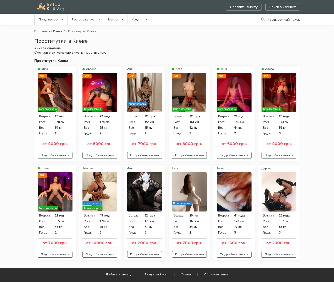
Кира (44, 69)
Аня (129, 69)
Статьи (186, 274)
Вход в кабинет (156, 274)
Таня (223, 69)
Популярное (48, 19)
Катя (178, 69)
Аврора (90, 69)
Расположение (83, 19)
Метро (113, 19)
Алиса (269, 69)
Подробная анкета (55, 155)
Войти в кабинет (282, 7)
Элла (44, 168)
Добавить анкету (244, 7)
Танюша (87, 168)
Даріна (266, 168)
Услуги (137, 19)
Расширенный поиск (284, 19)
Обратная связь (216, 274)
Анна (220, 168)
